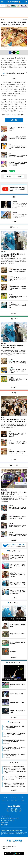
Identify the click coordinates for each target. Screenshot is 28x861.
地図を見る (14, 120)
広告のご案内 (5, 824)
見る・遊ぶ (13, 5)
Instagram (16, 810)
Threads (20, 810)
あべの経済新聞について (7, 816)
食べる (8, 5)
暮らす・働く (24, 5)
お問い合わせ (5, 822)
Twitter (12, 810)
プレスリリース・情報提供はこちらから (10, 818)
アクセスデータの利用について (8, 820)
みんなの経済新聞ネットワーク (14, 841)
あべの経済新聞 (12, 2)
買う (18, 5)
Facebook (7, 810)
